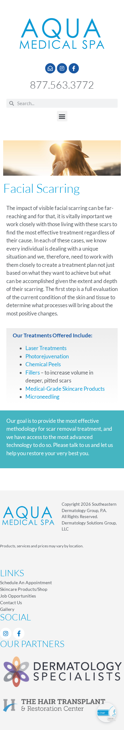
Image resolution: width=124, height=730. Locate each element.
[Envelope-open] (50, 68)
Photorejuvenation (47, 356)
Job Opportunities (18, 595)
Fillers (32, 372)
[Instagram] (62, 68)
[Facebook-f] (74, 68)
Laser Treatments (45, 348)
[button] (62, 116)
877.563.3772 (62, 84)
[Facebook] (18, 633)
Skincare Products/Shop (23, 589)
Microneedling (42, 396)
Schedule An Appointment (26, 582)
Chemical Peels (43, 364)
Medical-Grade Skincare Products (65, 388)
